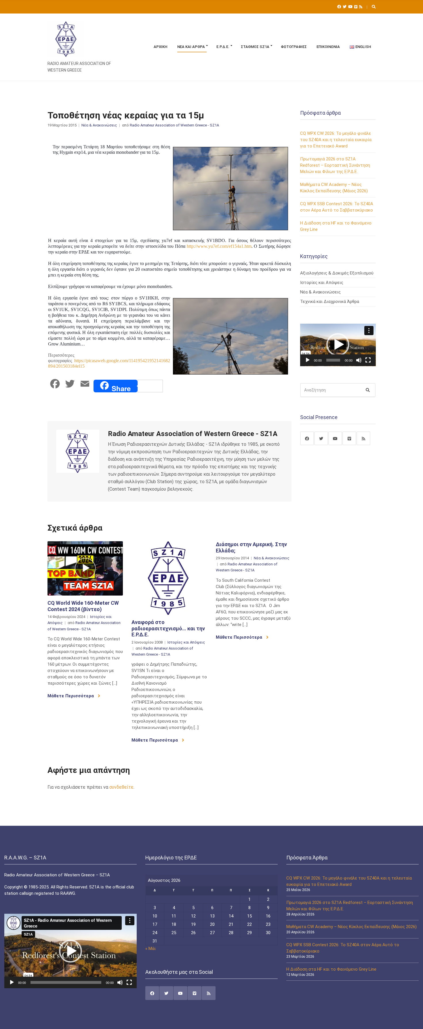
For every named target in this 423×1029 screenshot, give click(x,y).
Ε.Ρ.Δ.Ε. (222, 47)
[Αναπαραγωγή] (307, 360)
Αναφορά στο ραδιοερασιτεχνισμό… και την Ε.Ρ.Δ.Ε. (168, 628)
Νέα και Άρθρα (191, 47)
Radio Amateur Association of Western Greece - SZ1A (174, 125)
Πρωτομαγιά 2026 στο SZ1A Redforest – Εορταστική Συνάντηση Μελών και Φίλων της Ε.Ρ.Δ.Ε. (335, 165)
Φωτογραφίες (294, 47)
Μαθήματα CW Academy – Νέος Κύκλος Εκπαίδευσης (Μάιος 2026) (351, 926)
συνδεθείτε (121, 787)
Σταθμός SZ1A (255, 47)
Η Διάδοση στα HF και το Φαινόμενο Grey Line (331, 969)
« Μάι (150, 948)
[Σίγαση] (359, 360)
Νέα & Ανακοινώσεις (99, 125)
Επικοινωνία (328, 47)
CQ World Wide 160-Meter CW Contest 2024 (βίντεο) (83, 606)
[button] (337, 344)
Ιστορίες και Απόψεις (186, 642)
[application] (338, 345)
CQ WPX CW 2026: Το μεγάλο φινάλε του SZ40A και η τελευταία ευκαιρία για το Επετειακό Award (335, 140)
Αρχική (160, 47)
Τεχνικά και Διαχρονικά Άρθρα (329, 301)
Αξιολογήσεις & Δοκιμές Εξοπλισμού (337, 273)
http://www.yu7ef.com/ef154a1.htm (219, 246)
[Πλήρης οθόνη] (368, 360)
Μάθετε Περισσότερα (71, 695)
